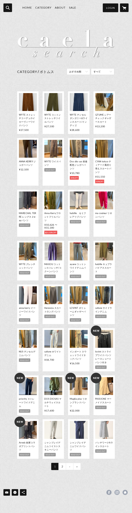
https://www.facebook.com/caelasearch (109, 492)
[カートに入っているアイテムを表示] (124, 7)
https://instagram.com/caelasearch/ (117, 492)
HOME (27, 7)
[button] (110, 7)
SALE (72, 7)
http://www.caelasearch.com (125, 492)
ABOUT (60, 7)
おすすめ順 (75, 71)
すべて (97, 71)
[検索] (7, 7)
